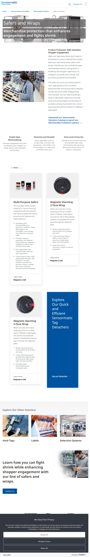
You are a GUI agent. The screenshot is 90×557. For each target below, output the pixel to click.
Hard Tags (8, 440)
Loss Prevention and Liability (20, 11)
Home (4, 11)
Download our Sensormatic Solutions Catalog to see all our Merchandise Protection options (63, 120)
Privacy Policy (7, 555)
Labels (35, 440)
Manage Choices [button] (44, 541)
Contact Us (77, 4)
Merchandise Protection (41, 11)
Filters (15, 167)
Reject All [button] (44, 548)
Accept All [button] (44, 535)
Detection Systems (71, 440)
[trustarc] (82, 554)
